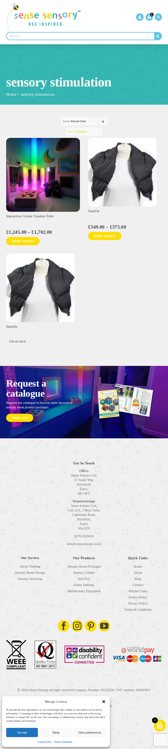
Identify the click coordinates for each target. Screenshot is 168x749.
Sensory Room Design (30, 572)
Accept (22, 732)
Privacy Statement (63, 741)
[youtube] (104, 626)
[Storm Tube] (43, 139)
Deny (56, 732)
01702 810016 (84, 536)
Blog (138, 579)
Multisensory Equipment (84, 591)
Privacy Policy (138, 603)
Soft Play (84, 579)
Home (11, 94)
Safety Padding (30, 566)
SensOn (93, 211)
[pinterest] (90, 626)
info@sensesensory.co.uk (84, 544)
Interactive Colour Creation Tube (29, 216)
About (138, 572)
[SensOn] (122, 139)
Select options (22, 241)
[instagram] (77, 626)
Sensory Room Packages (84, 566)
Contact (138, 585)
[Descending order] (103, 121)
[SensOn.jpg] (40, 255)
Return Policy (138, 597)
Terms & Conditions (137, 609)
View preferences (89, 732)
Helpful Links (138, 591)
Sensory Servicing (30, 579)
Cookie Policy (44, 741)
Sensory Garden (84, 572)
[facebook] (63, 626)
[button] (104, 702)
